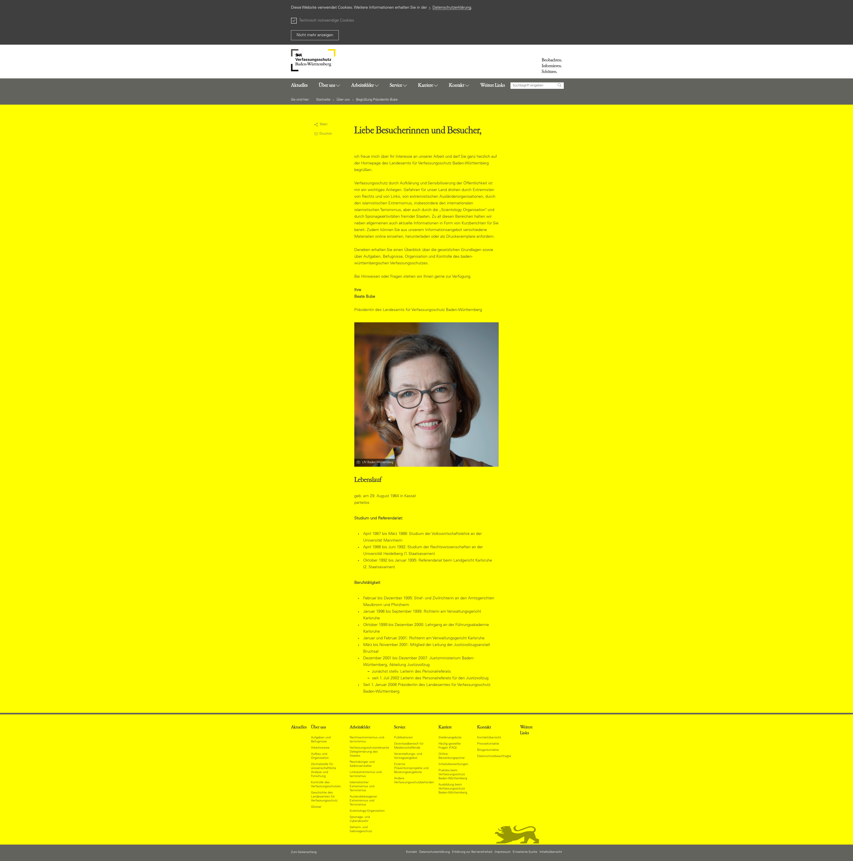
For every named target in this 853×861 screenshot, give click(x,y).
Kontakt (411, 852)
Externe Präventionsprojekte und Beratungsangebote (411, 768)
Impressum (502, 852)
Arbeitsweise (320, 747)
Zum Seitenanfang (304, 852)
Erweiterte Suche (525, 852)
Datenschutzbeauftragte (494, 756)
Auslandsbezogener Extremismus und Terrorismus (363, 800)
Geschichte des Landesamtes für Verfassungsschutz (324, 796)
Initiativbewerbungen (453, 764)
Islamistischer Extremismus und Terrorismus (362, 786)
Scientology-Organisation (367, 811)
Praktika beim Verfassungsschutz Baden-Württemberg (452, 774)
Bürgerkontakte (488, 750)
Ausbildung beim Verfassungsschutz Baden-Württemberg (452, 788)
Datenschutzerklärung (451, 8)
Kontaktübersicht (489, 737)
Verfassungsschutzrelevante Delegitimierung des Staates (369, 751)
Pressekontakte (488, 743)
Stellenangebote (450, 737)
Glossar (316, 807)
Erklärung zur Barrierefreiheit (472, 852)
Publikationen (403, 737)
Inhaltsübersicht (551, 852)
